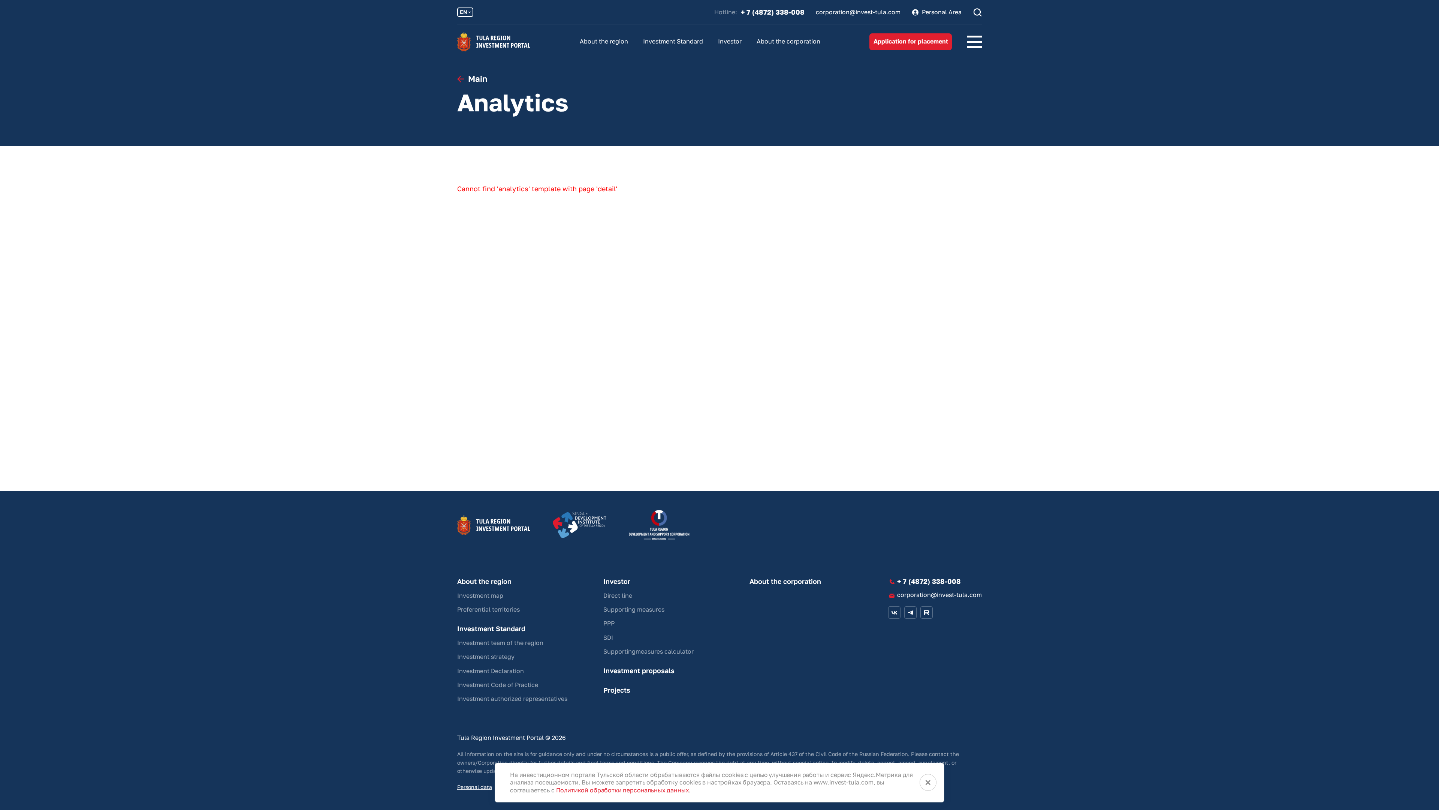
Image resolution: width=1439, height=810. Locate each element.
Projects (616, 690)
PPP (609, 623)
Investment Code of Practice (497, 684)
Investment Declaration (490, 671)
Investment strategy (486, 656)
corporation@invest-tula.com (858, 12)
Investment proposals (639, 671)
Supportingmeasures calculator (648, 651)
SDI (608, 637)
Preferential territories (488, 609)
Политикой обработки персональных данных (622, 790)
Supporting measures (633, 609)
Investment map (480, 595)
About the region (604, 41)
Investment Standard (673, 41)
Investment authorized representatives (512, 698)
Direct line (617, 595)
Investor (730, 41)
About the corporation (788, 41)
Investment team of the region (500, 642)
